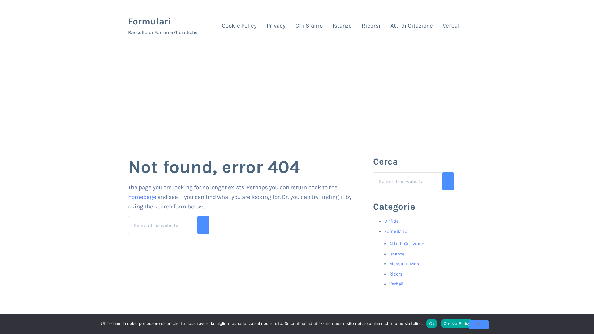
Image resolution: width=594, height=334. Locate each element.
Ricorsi (396, 274)
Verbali (396, 284)
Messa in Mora (404, 264)
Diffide (391, 221)
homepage (142, 197)
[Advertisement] (297, 93)
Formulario (395, 231)
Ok (432, 323)
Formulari (149, 21)
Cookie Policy (457, 323)
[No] (479, 324)
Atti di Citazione (406, 243)
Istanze (397, 254)
